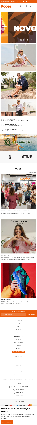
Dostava (18, 365)
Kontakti (18, 348)
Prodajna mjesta (5, 1)
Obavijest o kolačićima (18, 377)
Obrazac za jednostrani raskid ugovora (18, 374)
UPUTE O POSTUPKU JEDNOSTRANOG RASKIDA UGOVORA (18, 380)
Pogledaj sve (31, 172)
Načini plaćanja (18, 371)
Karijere (19, 1)
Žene (18, 323)
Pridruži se (31, 314)
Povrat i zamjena (18, 362)
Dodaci (18, 326)
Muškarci (18, 329)
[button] (3, 29)
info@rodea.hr (19, 395)
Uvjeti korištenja (18, 359)
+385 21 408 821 (20, 389)
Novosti (19, 345)
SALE (18, 332)
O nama (18, 339)
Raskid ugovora (18, 351)
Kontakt (13, 1)
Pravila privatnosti (18, 368)
